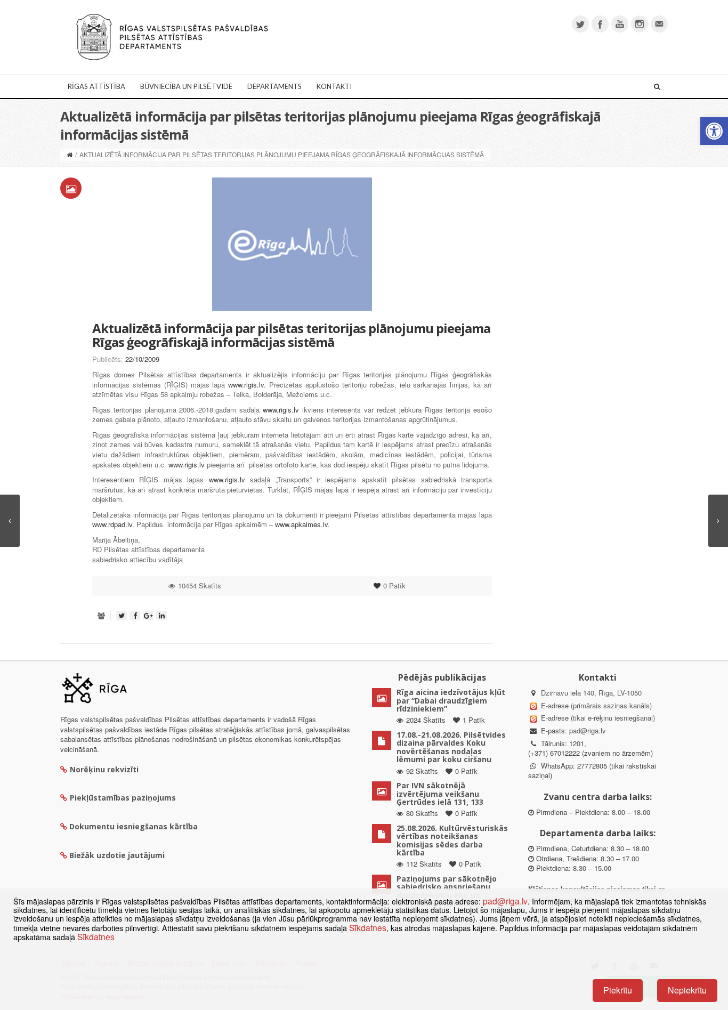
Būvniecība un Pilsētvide (186, 86)
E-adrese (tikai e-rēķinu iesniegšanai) (597, 718)
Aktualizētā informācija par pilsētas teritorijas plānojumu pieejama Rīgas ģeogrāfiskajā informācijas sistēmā (291, 335)
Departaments (274, 86)
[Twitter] (580, 24)
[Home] (69, 154)
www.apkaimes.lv (301, 524)
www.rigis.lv (281, 410)
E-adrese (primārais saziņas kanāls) (596, 705)
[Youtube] (619, 24)
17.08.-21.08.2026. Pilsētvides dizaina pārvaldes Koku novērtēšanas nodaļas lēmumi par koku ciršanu (451, 747)
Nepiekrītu (687, 990)
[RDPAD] (172, 36)
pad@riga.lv (587, 730)
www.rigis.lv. (247, 384)
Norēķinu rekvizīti (104, 769)
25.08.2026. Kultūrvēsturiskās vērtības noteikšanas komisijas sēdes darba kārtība (452, 840)
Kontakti (334, 86)
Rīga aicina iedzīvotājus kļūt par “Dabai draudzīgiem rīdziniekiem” (451, 700)
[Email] (659, 24)
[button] (714, 131)
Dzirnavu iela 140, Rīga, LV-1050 (591, 693)
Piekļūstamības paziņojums (123, 798)
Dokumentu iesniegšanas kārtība (133, 826)
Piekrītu (617, 990)
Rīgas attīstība (96, 86)
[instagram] (639, 24)
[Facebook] (600, 24)
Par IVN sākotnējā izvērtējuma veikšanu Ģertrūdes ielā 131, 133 (440, 793)
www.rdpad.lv (112, 524)
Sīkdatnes (367, 927)
